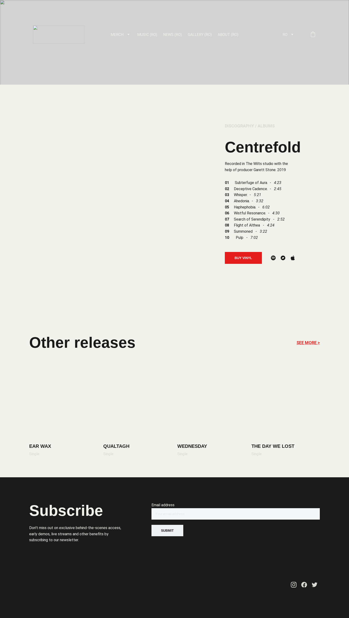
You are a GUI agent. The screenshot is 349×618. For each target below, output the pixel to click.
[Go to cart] (313, 34)
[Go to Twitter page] (314, 585)
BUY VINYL (243, 258)
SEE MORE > (308, 342)
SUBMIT (167, 530)
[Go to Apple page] (292, 258)
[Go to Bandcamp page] (283, 258)
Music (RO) (147, 34)
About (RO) (228, 34)
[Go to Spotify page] (273, 258)
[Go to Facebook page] (304, 585)
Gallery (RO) (200, 34)
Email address (162, 505)
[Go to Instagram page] (294, 585)
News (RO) (172, 34)
